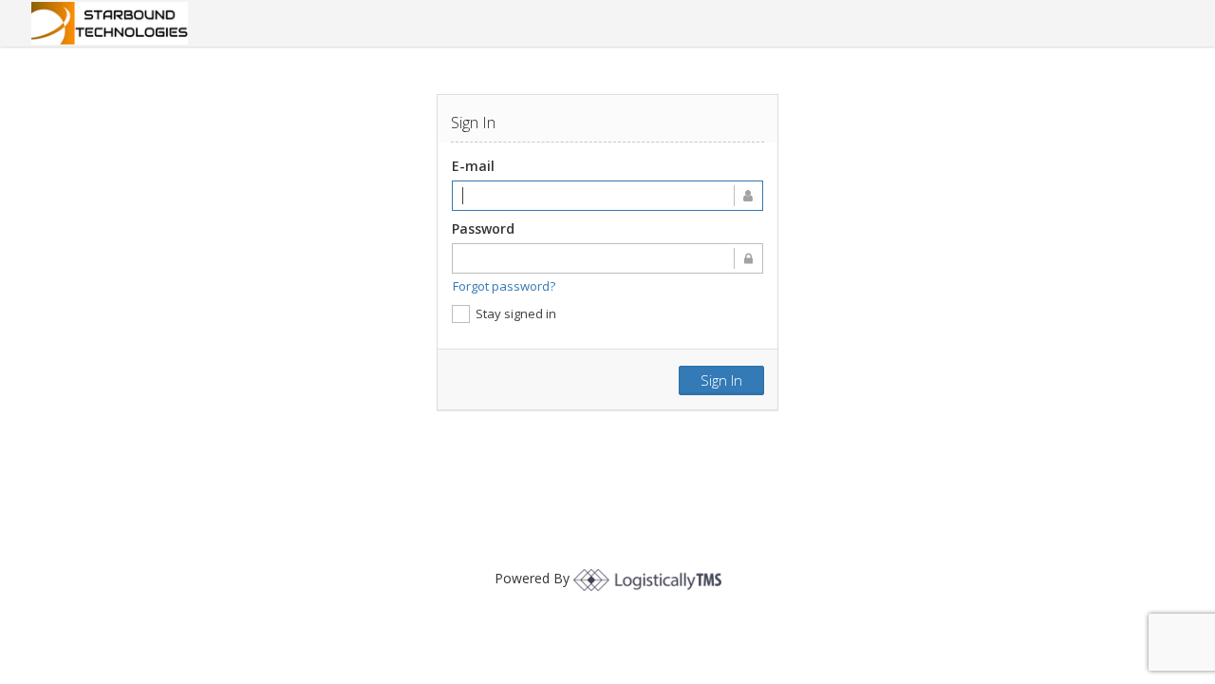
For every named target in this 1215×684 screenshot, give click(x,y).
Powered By (534, 578)
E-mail (473, 166)
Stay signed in (516, 313)
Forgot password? (504, 285)
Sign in (721, 380)
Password (483, 228)
